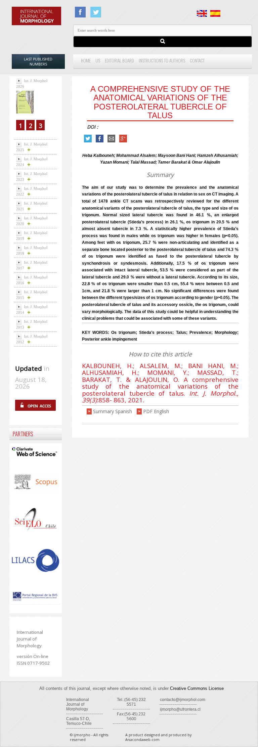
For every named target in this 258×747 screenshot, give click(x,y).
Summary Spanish (112, 411)
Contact (197, 60)
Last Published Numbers (38, 62)
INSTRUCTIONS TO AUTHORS (162, 60)
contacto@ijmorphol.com (182, 699)
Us (97, 60)
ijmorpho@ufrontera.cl (180, 709)
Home (86, 60)
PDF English (156, 411)
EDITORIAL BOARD (119, 60)
